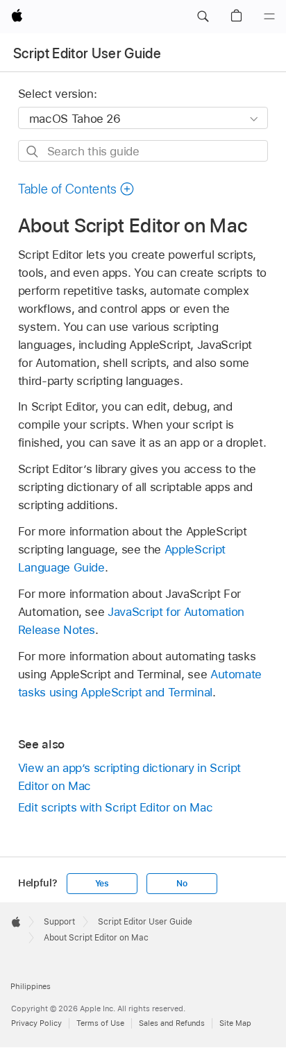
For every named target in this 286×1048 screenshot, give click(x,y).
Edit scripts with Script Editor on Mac (115, 807)
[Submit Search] (33, 151)
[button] (202, 16)
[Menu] (269, 16)
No (181, 883)
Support (59, 922)
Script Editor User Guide (87, 53)
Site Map (235, 1023)
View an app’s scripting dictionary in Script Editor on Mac (129, 777)
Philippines (30, 986)
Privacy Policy (36, 1023)
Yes (102, 883)
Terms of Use (100, 1023)
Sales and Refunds (172, 1023)
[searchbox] (143, 151)
